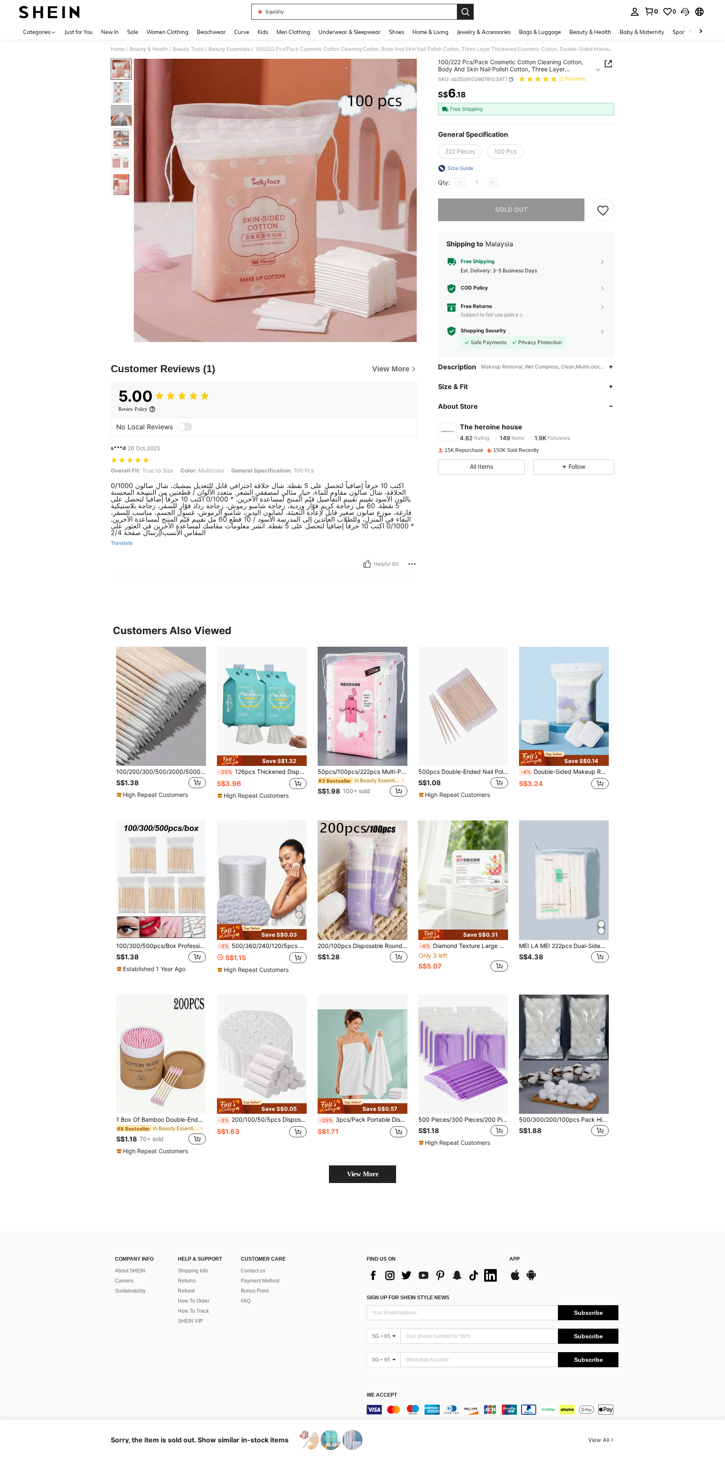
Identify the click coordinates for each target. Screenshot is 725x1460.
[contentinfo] (492, 1410)
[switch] (184, 427)
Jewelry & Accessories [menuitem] (484, 32)
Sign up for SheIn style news (408, 1298)
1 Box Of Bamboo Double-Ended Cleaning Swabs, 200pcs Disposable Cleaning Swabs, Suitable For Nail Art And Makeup (161, 1119)
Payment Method (260, 1281)
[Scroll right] (701, 32)
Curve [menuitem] (241, 32)
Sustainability (130, 1291)
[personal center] (635, 12)
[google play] (531, 1279)
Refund (186, 1291)
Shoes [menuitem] (396, 32)
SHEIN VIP (190, 1321)
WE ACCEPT (382, 1395)
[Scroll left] (691, 32)
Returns (187, 1281)
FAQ (245, 1301)
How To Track (193, 1311)
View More (362, 1174)
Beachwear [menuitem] (211, 32)
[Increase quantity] (492, 183)
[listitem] (161, 727)
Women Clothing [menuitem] (167, 32)
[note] (153, 795)
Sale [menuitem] (132, 32)
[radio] (460, 151)
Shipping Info (193, 1271)
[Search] (465, 12)
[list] (434, 1275)
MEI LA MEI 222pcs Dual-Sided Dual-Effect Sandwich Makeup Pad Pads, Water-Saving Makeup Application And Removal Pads (564, 946)
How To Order (193, 1301)
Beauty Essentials (229, 49)
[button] (685, 12)
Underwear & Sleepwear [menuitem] (349, 32)
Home (118, 49)
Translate (122, 543)
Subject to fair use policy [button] (490, 314)
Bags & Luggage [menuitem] (540, 32)
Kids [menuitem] (263, 32)
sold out (511, 210)
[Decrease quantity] (460, 183)
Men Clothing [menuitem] (293, 32)
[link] (651, 11)
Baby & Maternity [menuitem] (642, 32)
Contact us (253, 1271)
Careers (124, 1281)
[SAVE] (603, 209)
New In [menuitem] (110, 32)
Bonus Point (255, 1291)
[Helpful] (367, 564)
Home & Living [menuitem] (430, 32)
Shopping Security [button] (483, 331)
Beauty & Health (149, 49)
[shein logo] (49, 12)
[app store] (515, 1279)
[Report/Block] (412, 564)
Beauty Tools (188, 49)
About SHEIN (130, 1271)
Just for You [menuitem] (79, 32)
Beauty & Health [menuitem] (590, 32)
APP (514, 1259)
